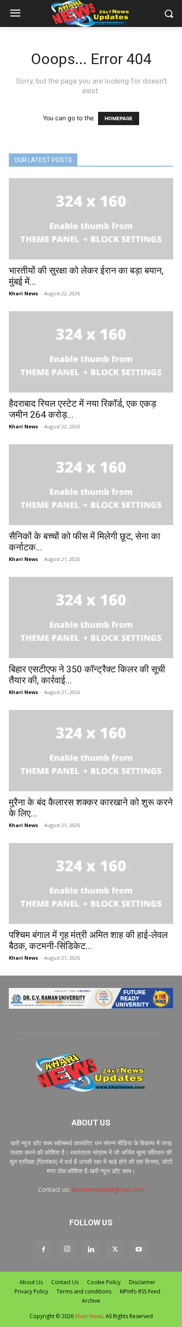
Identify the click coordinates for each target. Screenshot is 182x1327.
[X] (115, 1249)
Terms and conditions (84, 1291)
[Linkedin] (91, 1249)
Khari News (23, 293)
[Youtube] (139, 1249)
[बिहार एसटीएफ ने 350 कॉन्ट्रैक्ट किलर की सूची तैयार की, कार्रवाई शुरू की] (91, 617)
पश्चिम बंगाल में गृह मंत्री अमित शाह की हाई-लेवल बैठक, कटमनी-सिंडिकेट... (88, 940)
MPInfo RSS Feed (140, 1291)
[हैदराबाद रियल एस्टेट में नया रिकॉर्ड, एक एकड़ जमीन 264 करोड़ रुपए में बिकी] (91, 352)
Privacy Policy (31, 1291)
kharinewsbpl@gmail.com (108, 1189)
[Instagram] (67, 1249)
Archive (91, 1300)
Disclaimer (142, 1282)
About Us (31, 1282)
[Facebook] (43, 1249)
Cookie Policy (104, 1282)
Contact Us (65, 1282)
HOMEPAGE (119, 118)
